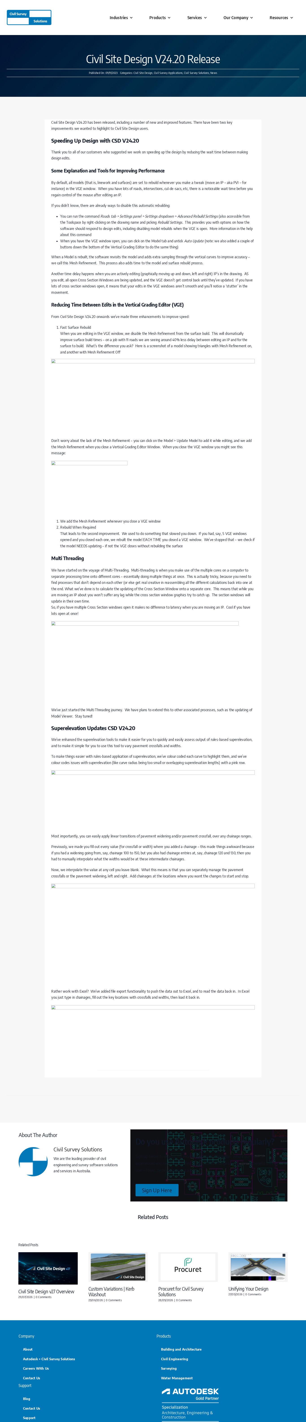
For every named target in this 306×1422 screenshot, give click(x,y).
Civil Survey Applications (168, 73)
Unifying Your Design (248, 1289)
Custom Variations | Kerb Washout (111, 1291)
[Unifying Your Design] (258, 1254)
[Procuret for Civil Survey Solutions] (188, 1254)
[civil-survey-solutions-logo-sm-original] (29, 11)
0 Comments (43, 1297)
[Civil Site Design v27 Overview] (48, 1254)
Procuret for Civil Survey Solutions (180, 1291)
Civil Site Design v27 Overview (46, 1291)
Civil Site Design (143, 73)
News (213, 73)
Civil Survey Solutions (196, 73)
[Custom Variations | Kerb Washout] (118, 1254)
